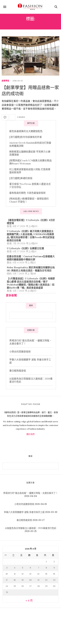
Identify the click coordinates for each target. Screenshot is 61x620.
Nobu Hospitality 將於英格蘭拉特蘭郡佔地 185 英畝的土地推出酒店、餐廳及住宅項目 (31, 269)
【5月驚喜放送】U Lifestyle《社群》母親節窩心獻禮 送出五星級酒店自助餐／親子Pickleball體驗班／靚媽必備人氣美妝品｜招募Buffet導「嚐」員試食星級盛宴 (31, 283)
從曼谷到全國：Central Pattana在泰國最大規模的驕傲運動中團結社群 (31, 258)
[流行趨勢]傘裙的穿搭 (20, 178)
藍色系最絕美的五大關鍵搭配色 (26, 131)
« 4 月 (29, 600)
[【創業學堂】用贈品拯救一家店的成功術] (30, 56)
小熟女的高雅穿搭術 (20, 351)
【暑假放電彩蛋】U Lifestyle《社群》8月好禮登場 (31, 222)
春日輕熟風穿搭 (17, 370)
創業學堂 (5, 81)
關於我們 (30, 434)
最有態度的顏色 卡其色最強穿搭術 (27, 192)
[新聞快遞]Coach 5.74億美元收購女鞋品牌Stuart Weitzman (30, 162)
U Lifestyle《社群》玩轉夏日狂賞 (25, 248)
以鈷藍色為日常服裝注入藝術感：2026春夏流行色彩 (30, 528)
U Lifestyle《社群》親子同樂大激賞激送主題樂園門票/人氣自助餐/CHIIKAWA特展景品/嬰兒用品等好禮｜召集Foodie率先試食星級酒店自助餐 (31, 236)
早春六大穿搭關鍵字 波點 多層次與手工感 (24, 512)
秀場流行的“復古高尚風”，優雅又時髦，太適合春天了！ (30, 493)
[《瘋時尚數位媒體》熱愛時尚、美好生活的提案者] (30, 6)
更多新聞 (11, 295)
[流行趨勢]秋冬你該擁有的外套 (25, 136)
